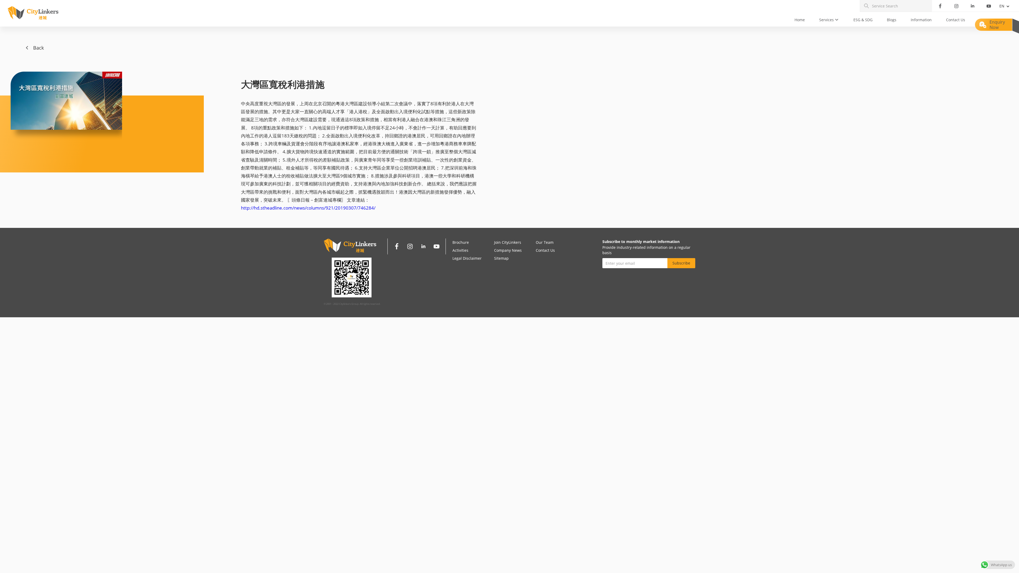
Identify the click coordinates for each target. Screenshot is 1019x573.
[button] (829, 20)
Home (800, 19)
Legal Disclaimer (467, 258)
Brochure (460, 242)
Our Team (545, 242)
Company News (508, 250)
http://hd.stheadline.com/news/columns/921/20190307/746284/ (308, 208)
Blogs (891, 19)
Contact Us (955, 19)
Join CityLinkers (507, 242)
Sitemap (501, 258)
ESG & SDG (863, 19)
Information (921, 19)
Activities (460, 250)
